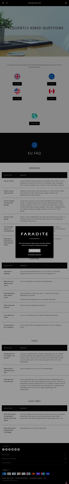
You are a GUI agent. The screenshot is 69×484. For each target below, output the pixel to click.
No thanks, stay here (34, 254)
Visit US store (34, 251)
